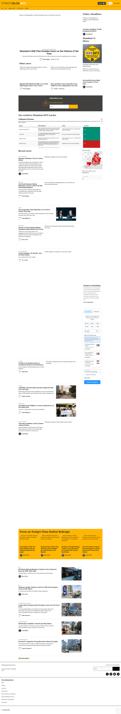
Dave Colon (25, 239)
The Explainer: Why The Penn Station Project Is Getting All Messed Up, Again (27, 549)
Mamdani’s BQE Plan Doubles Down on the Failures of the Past (49, 52)
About (2, 682)
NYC (6, 8)
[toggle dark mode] (110, 3)
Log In (100, 3)
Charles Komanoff (26, 648)
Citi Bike (20, 361)
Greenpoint (21, 225)
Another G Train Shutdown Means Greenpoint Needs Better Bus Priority (30, 228)
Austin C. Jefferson (59, 88)
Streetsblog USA (23, 603)
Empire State (12, 8)
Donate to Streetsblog (91, 286)
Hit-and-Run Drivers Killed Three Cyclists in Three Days (91, 82)
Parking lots (21, 403)
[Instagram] (118, 674)
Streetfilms (20, 8)
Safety (20, 207)
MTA (19, 567)
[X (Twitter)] (107, 674)
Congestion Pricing (22, 639)
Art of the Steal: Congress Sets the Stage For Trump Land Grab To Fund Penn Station (91, 549)
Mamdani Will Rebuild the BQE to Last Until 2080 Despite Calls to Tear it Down (34, 85)
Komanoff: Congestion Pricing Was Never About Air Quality (38, 641)
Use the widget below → (88, 302)
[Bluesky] (114, 674)
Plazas (20, 385)
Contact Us (3, 688)
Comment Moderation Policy (7, 696)
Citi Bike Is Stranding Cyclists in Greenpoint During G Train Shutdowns (30, 364)
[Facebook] (111, 674)
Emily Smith (25, 371)
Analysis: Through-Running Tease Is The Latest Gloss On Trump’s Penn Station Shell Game (70, 549)
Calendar (3, 685)
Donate (27, 8)
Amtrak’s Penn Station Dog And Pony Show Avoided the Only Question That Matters (50, 549)
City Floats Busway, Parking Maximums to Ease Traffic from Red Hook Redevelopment (30, 185)
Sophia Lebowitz (26, 396)
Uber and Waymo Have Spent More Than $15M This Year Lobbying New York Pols (64, 85)
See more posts (23, 658)
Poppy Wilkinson (26, 218)
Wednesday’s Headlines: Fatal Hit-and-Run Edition (34, 623)
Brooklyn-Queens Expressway (49, 49)
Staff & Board (4, 691)
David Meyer (89, 34)
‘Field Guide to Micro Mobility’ (7, 699)
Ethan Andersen (26, 615)
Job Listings (4, 702)
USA (2, 8)
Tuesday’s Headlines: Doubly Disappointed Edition (92, 30)
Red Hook (20, 182)
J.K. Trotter (25, 260)
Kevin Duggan (46, 59)
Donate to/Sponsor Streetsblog (8, 693)
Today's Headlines (22, 156)
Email (51, 106)
